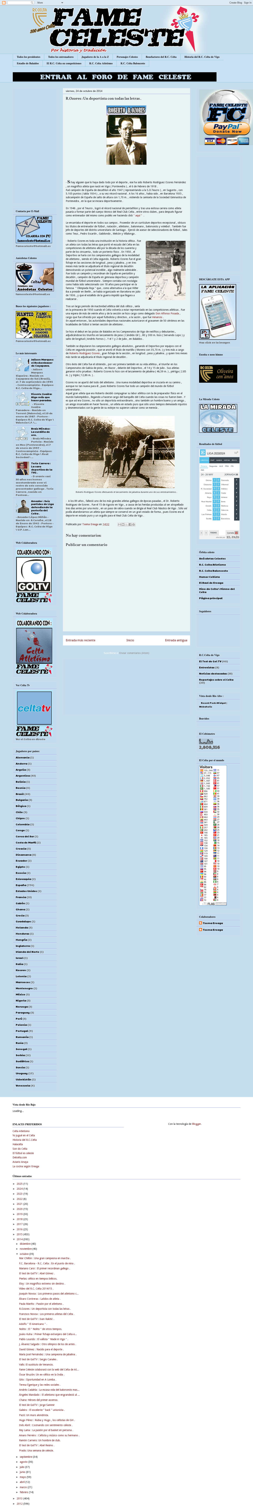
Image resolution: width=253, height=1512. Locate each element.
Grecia (20, 915)
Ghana (20, 909)
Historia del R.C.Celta (25, 1139)
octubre (24, 1253)
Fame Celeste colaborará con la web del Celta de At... (49, 1369)
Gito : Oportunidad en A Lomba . (37, 1379)
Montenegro (24, 988)
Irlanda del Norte (27, 951)
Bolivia (21, 781)
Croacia (21, 848)
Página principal (210, 598)
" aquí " (138, 215)
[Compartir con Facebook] (130, 524)
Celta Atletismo (21, 1131)
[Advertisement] (126, 686)
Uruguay (22, 1073)
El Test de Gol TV (210, 661)
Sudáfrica (22, 1061)
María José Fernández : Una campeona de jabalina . (47, 1354)
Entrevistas (206, 667)
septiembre (26, 1456)
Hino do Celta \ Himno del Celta (217, 590)
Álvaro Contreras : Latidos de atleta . (40, 1298)
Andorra (21, 763)
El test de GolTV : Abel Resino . (36, 1445)
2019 (20, 1214)
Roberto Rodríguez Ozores (84, 353)
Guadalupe (23, 921)
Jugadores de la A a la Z (95, 57)
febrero (24, 1492)
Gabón (20, 903)
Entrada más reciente (80, 640)
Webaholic (205, 706)
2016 (20, 1229)
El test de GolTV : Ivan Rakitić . (36, 1318)
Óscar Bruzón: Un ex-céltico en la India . (41, 1374)
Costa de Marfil (26, 842)
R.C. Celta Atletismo (101, 63)
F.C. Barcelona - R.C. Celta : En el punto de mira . (47, 1263)
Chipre (20, 818)
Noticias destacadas (213, 673)
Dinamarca (23, 854)
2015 (20, 1234)
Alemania (22, 757)
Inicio (130, 640)
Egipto (20, 866)
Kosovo (21, 970)
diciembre (25, 1243)
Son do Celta (20, 1148)
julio (22, 1467)
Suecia (20, 1067)
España (21, 885)
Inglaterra (23, 946)
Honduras (22, 933)
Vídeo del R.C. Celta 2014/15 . (36, 1288)
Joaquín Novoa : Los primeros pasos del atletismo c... (49, 1293)
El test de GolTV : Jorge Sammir (37, 1404)
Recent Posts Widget (213, 702)
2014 (20, 1239)
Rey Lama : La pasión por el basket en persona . (46, 1430)
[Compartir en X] (126, 524)
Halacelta (18, 1144)
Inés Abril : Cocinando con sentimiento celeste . (46, 1425)
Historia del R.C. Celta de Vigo (201, 57)
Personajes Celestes (127, 57)
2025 (20, 1183)
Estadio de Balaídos (28, 63)
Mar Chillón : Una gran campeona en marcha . (45, 1258)
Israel (19, 958)
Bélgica (21, 806)
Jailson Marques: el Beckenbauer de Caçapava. (42, 363)
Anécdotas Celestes (212, 558)
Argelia (21, 769)
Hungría (21, 939)
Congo (20, 830)
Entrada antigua (176, 640)
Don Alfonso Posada (167, 313)
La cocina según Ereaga (26, 1166)
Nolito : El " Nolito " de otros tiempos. (40, 1328)
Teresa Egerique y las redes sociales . (40, 1384)
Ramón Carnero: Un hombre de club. (40, 1440)
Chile (19, 812)
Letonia (21, 976)
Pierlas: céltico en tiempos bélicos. (38, 1278)
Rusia (19, 1043)
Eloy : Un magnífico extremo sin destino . (42, 1283)
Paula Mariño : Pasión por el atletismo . (41, 1303)
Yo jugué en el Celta (24, 1135)
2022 (20, 1198)
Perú (19, 1018)
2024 (20, 1188)
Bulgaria (22, 800)
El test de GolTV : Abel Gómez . (37, 1273)
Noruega (22, 1006)
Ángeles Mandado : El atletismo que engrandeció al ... (49, 1394)
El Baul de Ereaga (211, 582)
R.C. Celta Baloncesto (133, 63)
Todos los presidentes (28, 57)
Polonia (21, 1024)
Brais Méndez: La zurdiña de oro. (40, 432)
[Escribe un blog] (123, 524)
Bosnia (20, 788)
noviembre (26, 1248)
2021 (20, 1203)
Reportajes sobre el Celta (216, 679)
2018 (20, 1219)
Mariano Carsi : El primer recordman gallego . (44, 1268)
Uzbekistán (23, 1079)
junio (23, 1472)
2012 (20, 1503)
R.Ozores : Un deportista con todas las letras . (45, 1308)
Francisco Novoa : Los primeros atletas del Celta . (46, 1313)
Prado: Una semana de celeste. (36, 1450)
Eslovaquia (23, 879)
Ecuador (21, 860)
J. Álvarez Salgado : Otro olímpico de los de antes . (47, 1344)
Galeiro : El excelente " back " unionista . (42, 1409)
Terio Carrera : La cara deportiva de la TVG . (41, 467)
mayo (23, 1477)
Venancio (157, 317)
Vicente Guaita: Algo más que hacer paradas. (41, 397)
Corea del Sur (25, 836)
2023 (20, 1193)
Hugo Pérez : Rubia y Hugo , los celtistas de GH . (47, 1420)
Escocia (21, 873)
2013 (20, 1498)
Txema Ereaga (90, 524)
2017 (20, 1224)
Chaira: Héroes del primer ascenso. (38, 1399)
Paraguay (23, 1012)
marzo (24, 1487)
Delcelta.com (20, 1157)
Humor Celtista (209, 577)
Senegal (21, 1049)
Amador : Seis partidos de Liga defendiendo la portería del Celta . (42, 507)
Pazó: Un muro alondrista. (34, 1415)
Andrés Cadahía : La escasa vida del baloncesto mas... (49, 1389)
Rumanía (22, 1037)
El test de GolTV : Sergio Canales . (38, 1359)
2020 (20, 1208)
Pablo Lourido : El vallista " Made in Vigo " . (43, 1339)
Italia (19, 964)
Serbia (20, 1055)
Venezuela (23, 1085)
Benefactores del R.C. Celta (161, 57)
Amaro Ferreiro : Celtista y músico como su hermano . (49, 1435)
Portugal (22, 1031)
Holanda (22, 927)
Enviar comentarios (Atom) (134, 653)
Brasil (20, 794)
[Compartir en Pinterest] (133, 524)
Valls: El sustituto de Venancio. (36, 1364)
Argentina (23, 775)
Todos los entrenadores (61, 57)
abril (22, 1482)
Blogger (196, 1123)
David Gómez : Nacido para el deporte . (41, 1349)
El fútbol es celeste (23, 1153)
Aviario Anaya (20, 1161)
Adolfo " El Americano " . (33, 1323)
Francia (21, 897)
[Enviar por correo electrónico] (119, 524)
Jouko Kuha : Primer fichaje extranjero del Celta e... (48, 1334)
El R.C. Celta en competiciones (64, 63)
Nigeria (21, 1000)
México (20, 994)
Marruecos (23, 982)
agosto (24, 1461)
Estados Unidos (26, 891)
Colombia (22, 824)
